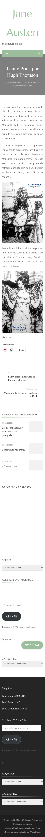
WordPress (35, 832)
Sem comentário (24, 86)
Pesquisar (7, 639)
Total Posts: (8, 702)
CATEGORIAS (9, 658)
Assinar (11, 616)
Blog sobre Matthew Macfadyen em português (12, 431)
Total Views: (8, 695)
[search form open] (39, 53)
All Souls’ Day (9, 466)
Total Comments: (11, 708)
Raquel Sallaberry (14, 82)
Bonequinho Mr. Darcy (13, 449)
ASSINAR (11, 739)
